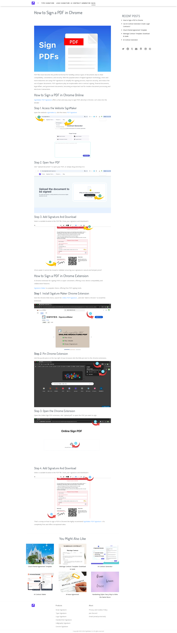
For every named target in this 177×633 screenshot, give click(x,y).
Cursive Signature (62, 626)
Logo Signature (61, 616)
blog (93, 3)
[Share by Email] (136, 48)
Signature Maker (40, 288)
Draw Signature (61, 610)
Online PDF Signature (69, 298)
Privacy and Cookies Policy (98, 610)
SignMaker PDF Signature (43, 100)
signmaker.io (51, 112)
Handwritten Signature (64, 620)
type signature (47, 3)
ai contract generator (80, 3)
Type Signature (61, 613)
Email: (97, 616)
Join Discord (93, 613)
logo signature (63, 3)
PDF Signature (72, 112)
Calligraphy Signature (63, 623)
